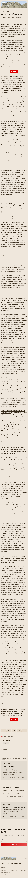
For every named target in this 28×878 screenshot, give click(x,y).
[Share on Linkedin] (14, 730)
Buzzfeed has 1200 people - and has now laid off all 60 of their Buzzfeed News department (14, 300)
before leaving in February (16, 206)
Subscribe (14, 71)
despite (16, 214)
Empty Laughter (8, 766)
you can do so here (15, 560)
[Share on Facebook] (8, 730)
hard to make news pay (14, 294)
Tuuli (9, 872)
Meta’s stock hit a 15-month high (10, 678)
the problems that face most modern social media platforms (13, 384)
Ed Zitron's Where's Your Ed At (13, 870)
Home (3, 863)
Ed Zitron (3, 17)
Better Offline (14, 863)
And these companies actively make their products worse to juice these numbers (13, 690)
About (7, 863)
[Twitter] (23, 858)
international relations (7, 496)
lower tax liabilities (19, 188)
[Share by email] (19, 730)
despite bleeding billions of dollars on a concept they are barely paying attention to (14, 680)
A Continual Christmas (11, 787)
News (20, 863)
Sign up (3, 867)
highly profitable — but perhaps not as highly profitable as (13, 103)
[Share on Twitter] (3, 730)
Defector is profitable (7, 572)
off (23, 214)
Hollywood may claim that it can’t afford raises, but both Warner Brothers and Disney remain (14, 99)
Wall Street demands (14, 105)
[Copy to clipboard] (24, 730)
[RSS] (26, 858)
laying (20, 214)
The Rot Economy (14, 24)
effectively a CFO (6, 238)
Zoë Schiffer (10, 617)
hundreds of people (6, 216)
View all (6, 743)
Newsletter (5, 11)
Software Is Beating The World (14, 807)
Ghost (5, 872)
